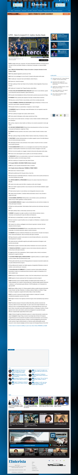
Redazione (20, 0)
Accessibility (34, 467)
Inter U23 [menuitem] (30, 10)
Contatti (33, 465)
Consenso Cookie (35, 470)
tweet (45, 57)
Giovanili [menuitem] (35, 10)
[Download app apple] (66, 1)
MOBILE (41, 0)
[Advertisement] (60, 164)
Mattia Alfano (12, 59)
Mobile (33, 462)
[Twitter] (62, 1)
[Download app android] (68, 1)
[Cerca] (69, 11)
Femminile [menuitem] (40, 10)
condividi (39, 57)
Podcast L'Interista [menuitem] (48, 10)
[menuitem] (9, 11)
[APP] (54, 115)
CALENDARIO (31, 0)
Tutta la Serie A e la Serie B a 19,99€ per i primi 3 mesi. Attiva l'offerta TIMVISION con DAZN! (28, 325)
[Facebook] (60, 1)
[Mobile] (65, 115)
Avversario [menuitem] (24, 10)
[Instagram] (64, 1)
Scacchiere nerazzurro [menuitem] (57, 10)
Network (14, 0)
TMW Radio (25, 0)
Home (10, 0)
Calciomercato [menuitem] (18, 10)
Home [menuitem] (12, 10)
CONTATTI (37, 0)
